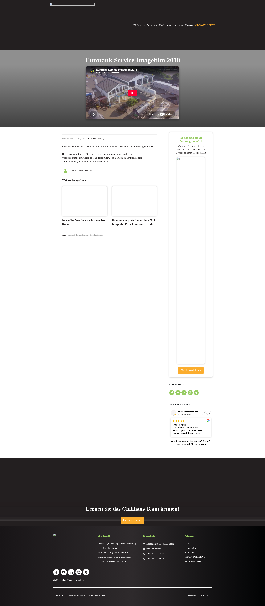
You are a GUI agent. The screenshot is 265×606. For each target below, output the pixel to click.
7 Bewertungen (198, 444)
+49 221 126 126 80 (155, 554)
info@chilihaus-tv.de (155, 549)
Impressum (191, 595)
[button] (209, 413)
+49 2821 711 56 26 (155, 558)
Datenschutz (203, 595)
